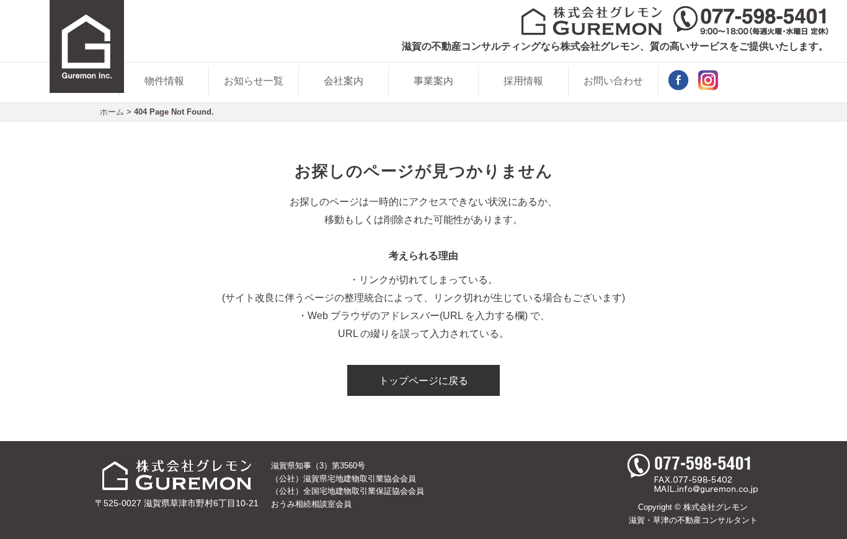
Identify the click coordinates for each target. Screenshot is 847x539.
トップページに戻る (423, 380)
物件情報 (164, 81)
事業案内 (433, 81)
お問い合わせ (613, 81)
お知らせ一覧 (253, 81)
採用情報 (523, 81)
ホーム (112, 111)
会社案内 (343, 81)
